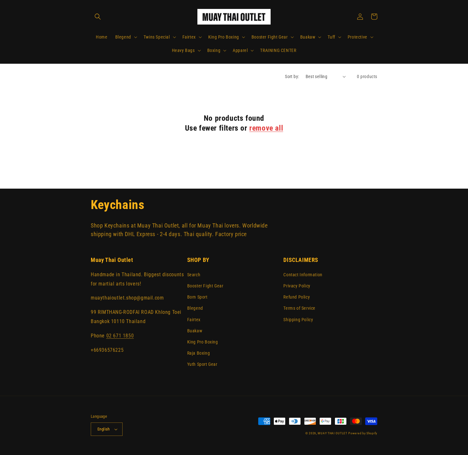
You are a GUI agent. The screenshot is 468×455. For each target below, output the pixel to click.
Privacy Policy (296, 285)
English (103, 429)
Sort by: (292, 76)
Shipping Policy (298, 319)
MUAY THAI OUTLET (332, 433)
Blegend (195, 308)
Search (194, 274)
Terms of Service (299, 308)
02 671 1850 (120, 336)
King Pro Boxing (202, 341)
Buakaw (194, 330)
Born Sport (197, 297)
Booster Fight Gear (205, 285)
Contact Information (302, 274)
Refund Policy (296, 297)
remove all (266, 128)
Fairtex (194, 319)
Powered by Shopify (362, 433)
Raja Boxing (198, 353)
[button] (98, 17)
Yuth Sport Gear (202, 364)
